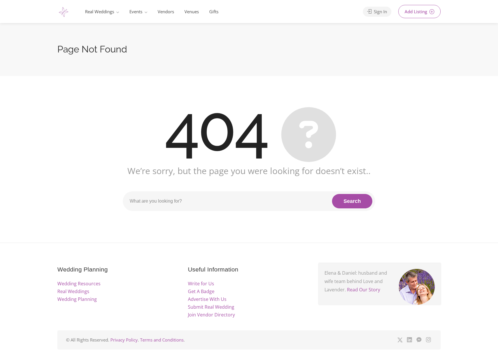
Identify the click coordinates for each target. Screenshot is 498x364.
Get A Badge (201, 291)
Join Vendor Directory (211, 315)
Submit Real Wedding (211, 307)
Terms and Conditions (162, 340)
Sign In (380, 11)
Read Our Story (363, 289)
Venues (191, 11)
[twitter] (399, 340)
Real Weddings (99, 11)
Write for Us (201, 283)
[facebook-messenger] (418, 340)
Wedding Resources (79, 283)
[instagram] (428, 340)
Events (135, 11)
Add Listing (416, 11)
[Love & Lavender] (63, 12)
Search (352, 201)
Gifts (213, 11)
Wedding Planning (77, 299)
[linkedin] (409, 340)
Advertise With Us (207, 299)
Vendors (166, 11)
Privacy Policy (124, 340)
